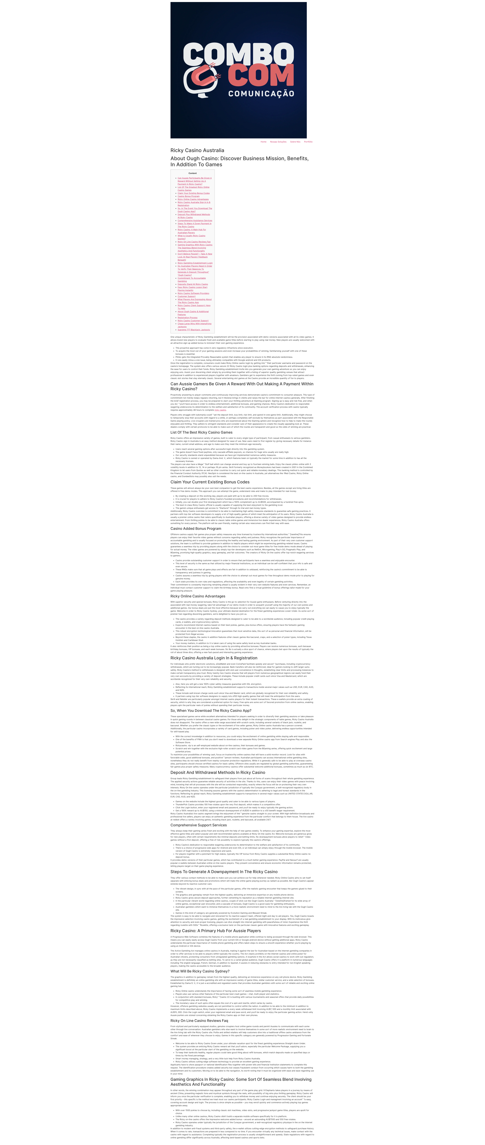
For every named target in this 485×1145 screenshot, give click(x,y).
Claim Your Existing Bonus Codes (194, 193)
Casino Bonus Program (189, 196)
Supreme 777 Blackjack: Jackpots (194, 329)
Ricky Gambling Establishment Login (195, 263)
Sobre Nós (295, 141)
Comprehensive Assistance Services (195, 220)
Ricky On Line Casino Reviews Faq (194, 241)
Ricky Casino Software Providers (193, 293)
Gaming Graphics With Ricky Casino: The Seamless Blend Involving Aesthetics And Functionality (195, 247)
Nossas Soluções (278, 141)
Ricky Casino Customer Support (193, 320)
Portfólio (308, 141)
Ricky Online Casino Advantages (193, 199)
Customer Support (187, 296)
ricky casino (220, 410)
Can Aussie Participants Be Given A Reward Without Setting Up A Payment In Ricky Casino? (195, 181)
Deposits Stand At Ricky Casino (193, 284)
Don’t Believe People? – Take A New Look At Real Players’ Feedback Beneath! (195, 257)
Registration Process (187, 317)
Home (263, 141)
